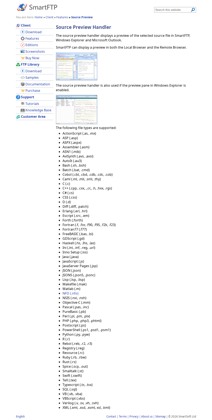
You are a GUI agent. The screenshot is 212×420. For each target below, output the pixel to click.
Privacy (134, 416)
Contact (111, 416)
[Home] (37, 7)
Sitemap (160, 416)
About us (147, 416)
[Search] (193, 10)
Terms (123, 416)
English (20, 416)
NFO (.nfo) (70, 293)
